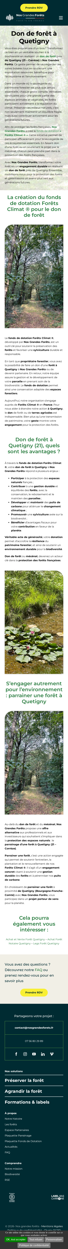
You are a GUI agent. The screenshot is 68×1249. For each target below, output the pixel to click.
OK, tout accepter (15, 1239)
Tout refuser (35, 1239)
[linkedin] (42, 1054)
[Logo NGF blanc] (24, 14)
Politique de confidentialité (34, 1245)
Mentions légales (52, 1226)
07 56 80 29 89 (34, 1041)
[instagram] (25, 1054)
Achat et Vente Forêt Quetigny (25, 939)
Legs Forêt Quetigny (46, 943)
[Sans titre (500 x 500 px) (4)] (12, 1192)
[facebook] (16, 1054)
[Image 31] (57, 1195)
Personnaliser (54, 1239)
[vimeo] (51, 1054)
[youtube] (34, 1054)
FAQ (38, 970)
